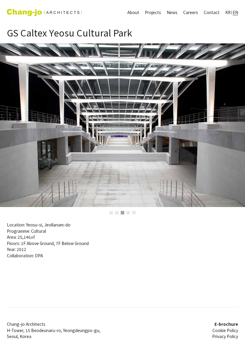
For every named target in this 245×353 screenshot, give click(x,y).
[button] (30, 125)
